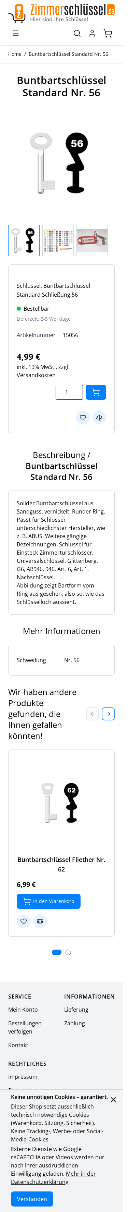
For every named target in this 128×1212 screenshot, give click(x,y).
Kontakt (18, 1045)
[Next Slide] (108, 713)
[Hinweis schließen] (113, 1099)
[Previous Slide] (92, 713)
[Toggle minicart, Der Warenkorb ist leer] (108, 33)
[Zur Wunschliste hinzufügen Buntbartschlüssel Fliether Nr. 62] (23, 921)
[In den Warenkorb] (96, 392)
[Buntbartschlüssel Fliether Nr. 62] (61, 803)
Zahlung (74, 1023)
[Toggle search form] (77, 33)
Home (15, 54)
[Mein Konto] (92, 33)
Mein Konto (23, 1009)
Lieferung (76, 1009)
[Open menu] (15, 33)
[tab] (56, 952)
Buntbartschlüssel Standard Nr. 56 (68, 54)
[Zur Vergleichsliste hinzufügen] (99, 417)
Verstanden (32, 1199)
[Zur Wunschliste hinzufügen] (83, 417)
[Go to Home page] (61, 13)
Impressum (23, 1076)
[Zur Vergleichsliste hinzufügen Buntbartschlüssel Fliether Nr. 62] (40, 921)
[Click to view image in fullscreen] (61, 163)
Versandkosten (36, 375)
